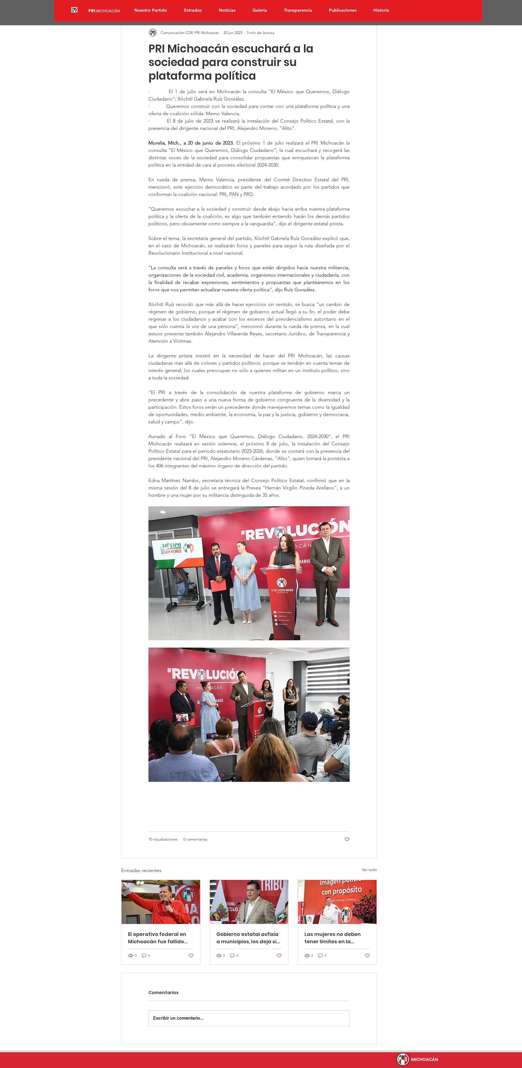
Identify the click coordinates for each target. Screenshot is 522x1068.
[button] (192, 10)
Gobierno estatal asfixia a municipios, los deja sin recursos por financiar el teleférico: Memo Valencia (248, 938)
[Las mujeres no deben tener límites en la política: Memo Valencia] (337, 902)
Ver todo (369, 869)
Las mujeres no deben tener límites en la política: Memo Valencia (335, 938)
